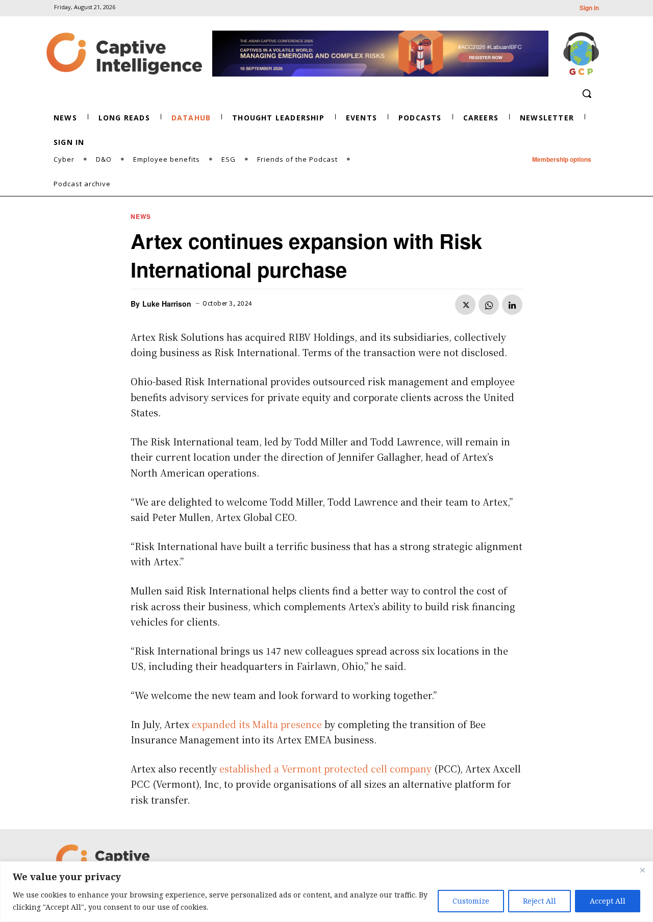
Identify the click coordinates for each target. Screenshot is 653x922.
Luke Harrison (166, 303)
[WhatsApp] (489, 304)
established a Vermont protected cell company (325, 768)
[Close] (642, 870)
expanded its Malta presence (257, 724)
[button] (586, 93)
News (141, 216)
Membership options (561, 159)
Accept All (607, 901)
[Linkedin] (512, 304)
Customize (471, 901)
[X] (465, 304)
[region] (326, 891)
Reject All (539, 901)
